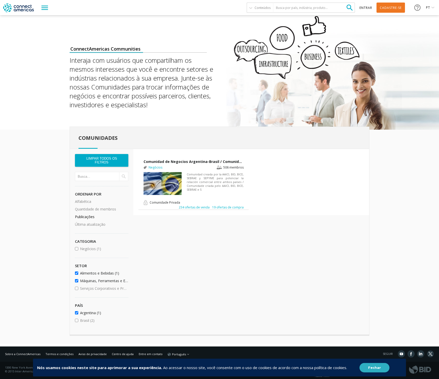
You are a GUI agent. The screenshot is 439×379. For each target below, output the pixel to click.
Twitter (430, 353)
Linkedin (420, 353)
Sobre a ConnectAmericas (22, 354)
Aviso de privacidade (93, 354)
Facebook (411, 353)
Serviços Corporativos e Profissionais (103, 288)
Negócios (103, 248)
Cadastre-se (391, 8)
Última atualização (90, 224)
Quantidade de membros (95, 209)
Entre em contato (151, 354)
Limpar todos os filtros (101, 160)
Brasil (101, 320)
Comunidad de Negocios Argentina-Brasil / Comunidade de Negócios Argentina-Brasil (194, 161)
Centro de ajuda (123, 354)
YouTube (401, 353)
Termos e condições (59, 354)
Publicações (85, 216)
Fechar (374, 368)
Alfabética (83, 201)
